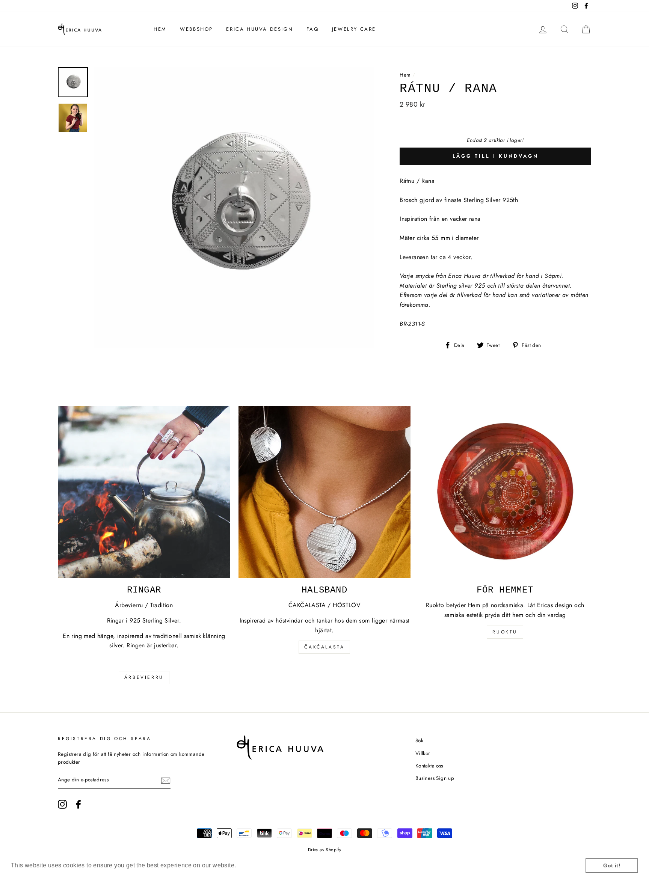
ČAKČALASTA (324, 647)
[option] (234, 207)
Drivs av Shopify (324, 849)
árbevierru (144, 677)
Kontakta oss (429, 765)
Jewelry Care (354, 29)
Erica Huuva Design (259, 29)
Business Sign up (434, 778)
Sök (419, 740)
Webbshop (196, 29)
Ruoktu (505, 632)
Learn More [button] (255, 865)
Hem (160, 29)
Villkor (422, 753)
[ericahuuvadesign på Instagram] (62, 804)
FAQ (312, 29)
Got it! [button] (611, 865)
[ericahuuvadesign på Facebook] (78, 804)
